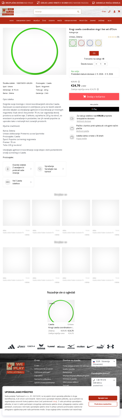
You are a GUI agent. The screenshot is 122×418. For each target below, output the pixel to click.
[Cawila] (31, 346)
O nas (104, 11)
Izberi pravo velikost (71, 382)
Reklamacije (67, 372)
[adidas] (11, 346)
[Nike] (91, 346)
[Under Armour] (110, 346)
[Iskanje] (78, 11)
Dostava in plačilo (70, 379)
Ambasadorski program (43, 369)
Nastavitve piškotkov (42, 379)
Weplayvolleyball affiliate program (76, 375)
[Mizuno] (71, 346)
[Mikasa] (61, 346)
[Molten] (81, 346)
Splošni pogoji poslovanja (44, 382)
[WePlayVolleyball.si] (18, 368)
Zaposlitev (38, 376)
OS (94, 53)
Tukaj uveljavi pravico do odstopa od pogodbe (81, 366)
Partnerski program (42, 372)
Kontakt (66, 385)
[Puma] (101, 346)
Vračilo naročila (69, 369)
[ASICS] (21, 346)
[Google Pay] (94, 109)
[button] (74, 11)
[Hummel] (51, 346)
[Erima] (41, 346)
